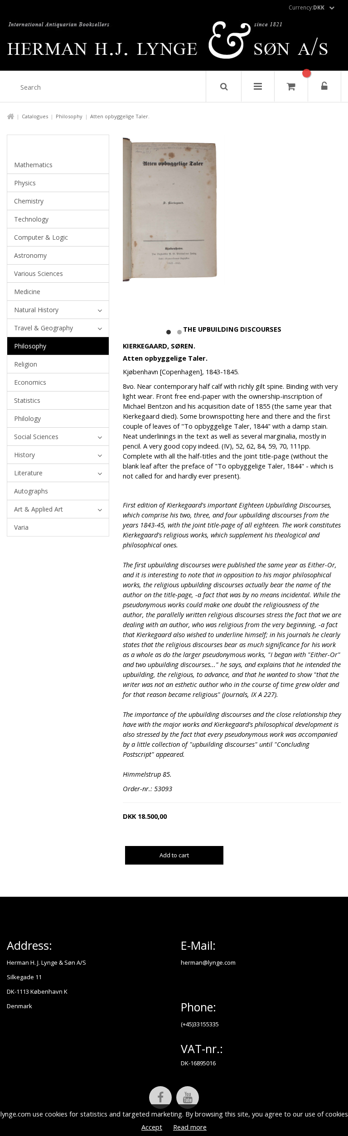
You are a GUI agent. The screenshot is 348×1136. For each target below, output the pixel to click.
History (24, 454)
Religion (25, 364)
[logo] (174, 42)
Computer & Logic (41, 237)
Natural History (36, 309)
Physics (25, 183)
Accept (151, 1126)
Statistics (27, 400)
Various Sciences (38, 273)
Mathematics (33, 164)
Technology (31, 219)
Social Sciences (36, 436)
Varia (21, 527)
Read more (190, 1126)
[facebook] (160, 1097)
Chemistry (29, 201)
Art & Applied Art (38, 509)
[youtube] (187, 1097)
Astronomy (30, 255)
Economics (30, 382)
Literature (28, 473)
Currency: (306, 7)
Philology (27, 418)
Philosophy (69, 116)
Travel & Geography (43, 328)
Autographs (31, 491)
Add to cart (174, 855)
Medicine (27, 291)
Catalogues (35, 116)
